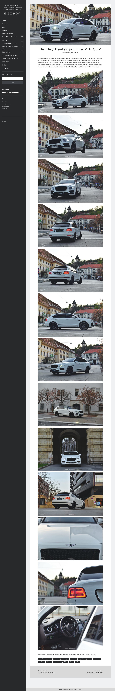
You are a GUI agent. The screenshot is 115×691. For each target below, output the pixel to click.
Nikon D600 (80, 654)
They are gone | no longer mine (10, 48)
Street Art (5, 30)
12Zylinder (42, 659)
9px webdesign (5, 106)
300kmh (57, 659)
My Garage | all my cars (9, 43)
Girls (3, 27)
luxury (48, 661)
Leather (41, 661)
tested (87, 654)
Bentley (65, 654)
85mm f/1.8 (58, 654)
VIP (77, 661)
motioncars (72, 654)
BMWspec (5, 68)
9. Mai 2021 (74, 53)
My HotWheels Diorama (9, 55)
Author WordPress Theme (65, 689)
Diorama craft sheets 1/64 (10, 58)
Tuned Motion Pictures (9, 37)
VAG (71, 661)
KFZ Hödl (64, 64)
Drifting (4, 40)
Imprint (4, 121)
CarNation (5, 62)
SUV (65, 661)
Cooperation (6, 52)
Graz (89, 659)
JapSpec (4, 65)
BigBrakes (81, 659)
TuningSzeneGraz (6, 104)
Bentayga (65, 659)
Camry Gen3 (5, 108)
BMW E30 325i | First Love (46, 672)
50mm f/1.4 (50, 654)
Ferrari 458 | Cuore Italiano (94, 672)
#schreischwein (6, 101)
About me (5, 24)
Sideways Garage (7, 33)
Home (4, 20)
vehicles (93, 654)
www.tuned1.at (12, 5)
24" (50, 659)
